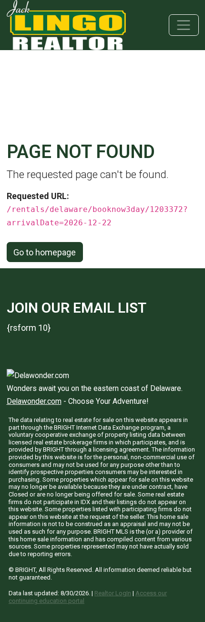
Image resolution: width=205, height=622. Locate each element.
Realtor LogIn (112, 593)
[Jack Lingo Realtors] (66, 24)
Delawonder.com (34, 401)
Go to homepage (44, 252)
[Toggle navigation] (184, 25)
